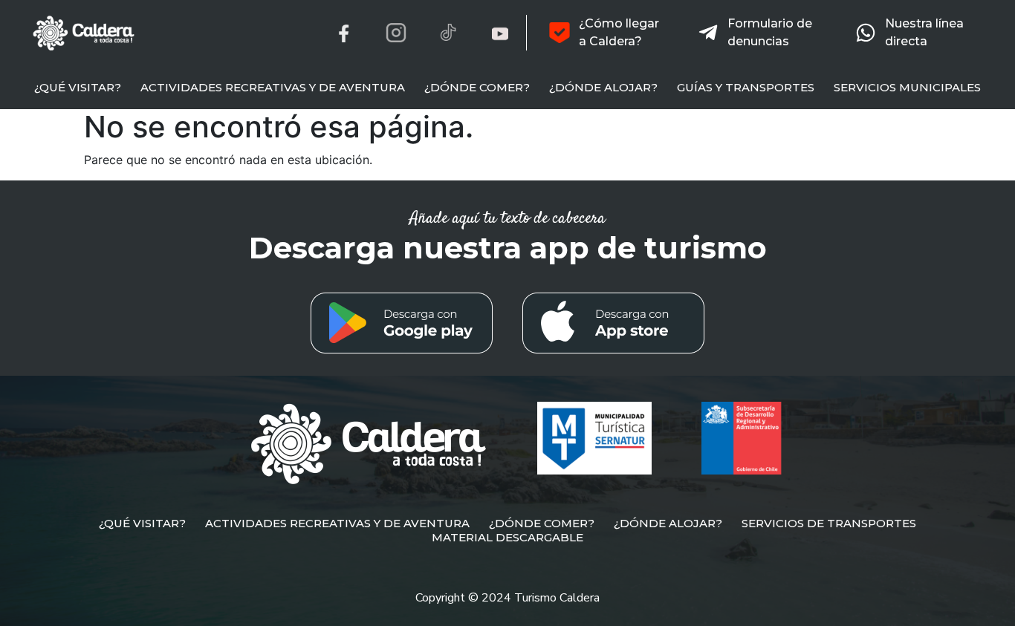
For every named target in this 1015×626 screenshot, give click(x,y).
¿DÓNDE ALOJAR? (603, 87)
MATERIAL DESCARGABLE (507, 537)
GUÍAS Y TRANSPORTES (745, 87)
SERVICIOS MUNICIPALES (907, 87)
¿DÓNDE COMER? (477, 87)
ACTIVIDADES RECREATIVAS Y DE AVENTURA (272, 87)
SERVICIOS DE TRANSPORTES (829, 523)
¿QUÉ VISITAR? (77, 87)
